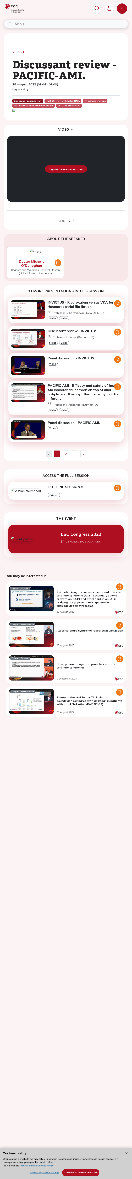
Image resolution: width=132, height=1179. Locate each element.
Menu (19, 23)
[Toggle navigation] (122, 8)
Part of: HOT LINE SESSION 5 (63, 101)
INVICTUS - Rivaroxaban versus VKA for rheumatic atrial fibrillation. (80, 304)
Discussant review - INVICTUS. (73, 331)
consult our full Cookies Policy (36, 1165)
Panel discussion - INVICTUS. (71, 358)
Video (64, 318)
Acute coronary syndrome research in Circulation (90, 630)
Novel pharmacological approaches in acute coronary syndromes (86, 665)
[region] (66, 1163)
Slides (52, 318)
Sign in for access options (66, 169)
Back (21, 52)
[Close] (126, 1153)
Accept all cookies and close (81, 1172)
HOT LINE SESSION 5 (65, 487)
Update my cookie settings (44, 1172)
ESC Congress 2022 (81, 534)
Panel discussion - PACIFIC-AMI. (74, 422)
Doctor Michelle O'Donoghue (31, 263)
